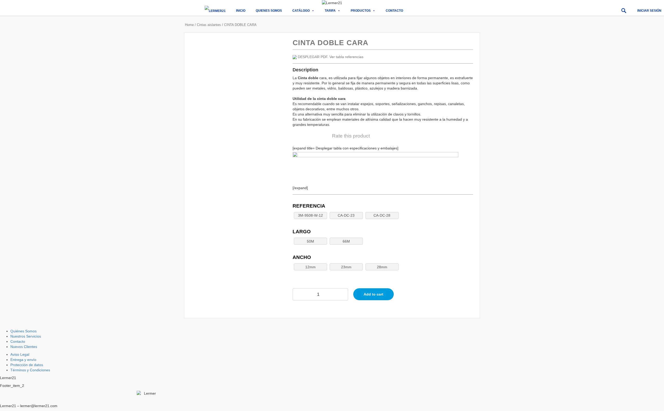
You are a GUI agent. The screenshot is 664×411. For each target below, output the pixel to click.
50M (310, 241)
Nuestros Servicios (25, 336)
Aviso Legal (19, 354)
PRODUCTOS (361, 10)
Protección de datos (26, 365)
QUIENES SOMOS (269, 10)
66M (346, 241)
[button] (624, 10)
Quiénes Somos (23, 331)
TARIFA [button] (330, 10)
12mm (310, 267)
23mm (346, 267)
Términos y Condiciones (30, 370)
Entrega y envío (23, 360)
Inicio (240, 10)
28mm (382, 267)
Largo (302, 231)
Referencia (309, 206)
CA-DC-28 (382, 215)
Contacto (394, 10)
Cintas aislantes (209, 25)
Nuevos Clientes (23, 347)
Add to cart (373, 294)
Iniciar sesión (649, 10)
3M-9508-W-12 (310, 215)
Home (189, 25)
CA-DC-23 (346, 215)
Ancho (302, 257)
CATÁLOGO (301, 10)
